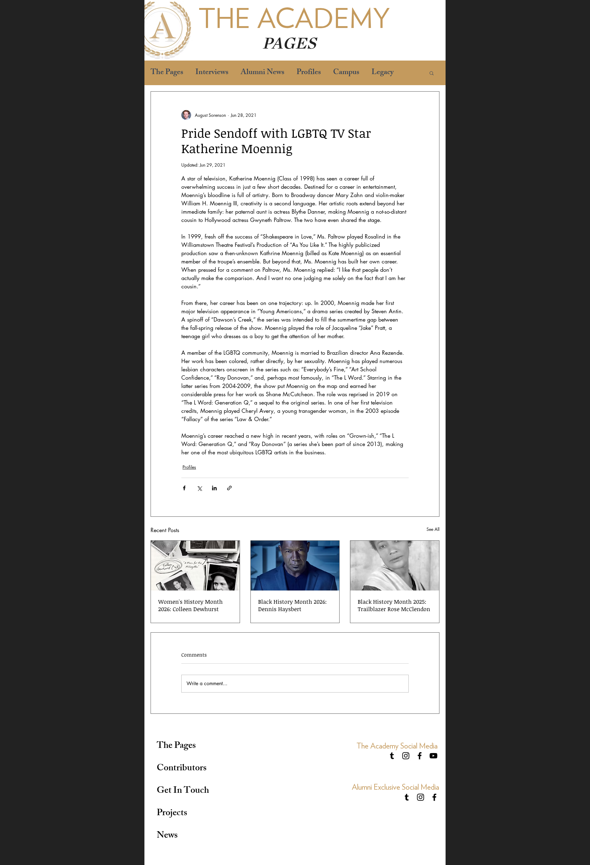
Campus (346, 73)
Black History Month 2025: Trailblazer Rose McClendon (394, 605)
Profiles (309, 73)
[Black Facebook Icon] (419, 755)
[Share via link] (229, 488)
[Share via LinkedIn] (214, 488)
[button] (432, 72)
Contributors (181, 769)
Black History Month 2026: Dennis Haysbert (292, 605)
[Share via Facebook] (184, 488)
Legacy (383, 73)
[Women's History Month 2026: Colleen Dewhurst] (195, 565)
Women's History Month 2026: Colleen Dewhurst (190, 605)
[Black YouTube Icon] (433, 755)
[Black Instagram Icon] (406, 755)
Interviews (211, 73)
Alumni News (262, 73)
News (167, 836)
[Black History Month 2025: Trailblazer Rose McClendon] (394, 565)
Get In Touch (183, 791)
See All (433, 529)
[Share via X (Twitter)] (199, 488)
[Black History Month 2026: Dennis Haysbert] (295, 565)
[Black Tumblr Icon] (392, 755)
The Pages (167, 73)
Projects (172, 814)
